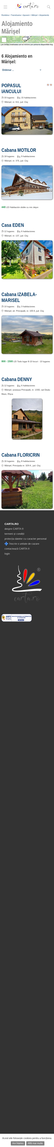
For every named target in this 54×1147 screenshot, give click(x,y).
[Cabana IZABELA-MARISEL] (27, 351)
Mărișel (35, 15)
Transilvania (16, 15)
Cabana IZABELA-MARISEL (19, 297)
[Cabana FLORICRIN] (27, 506)
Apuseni (26, 15)
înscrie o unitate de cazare (24, 543)
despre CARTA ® (14, 528)
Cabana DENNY (17, 379)
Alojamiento (44, 15)
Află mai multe (35, 1143)
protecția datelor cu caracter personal (25, 538)
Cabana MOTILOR (19, 150)
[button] (25, 40)
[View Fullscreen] (4, 40)
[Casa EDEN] (27, 276)
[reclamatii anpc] (17, 620)
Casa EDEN (13, 225)
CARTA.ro (11, 523)
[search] (48, 8)
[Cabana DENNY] (27, 437)
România (5, 15)
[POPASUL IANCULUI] (27, 132)
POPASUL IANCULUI (11, 88)
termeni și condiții (14, 533)
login (7, 553)
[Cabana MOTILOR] (27, 197)
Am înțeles (18, 1143)
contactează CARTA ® (17, 548)
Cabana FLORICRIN (21, 455)
